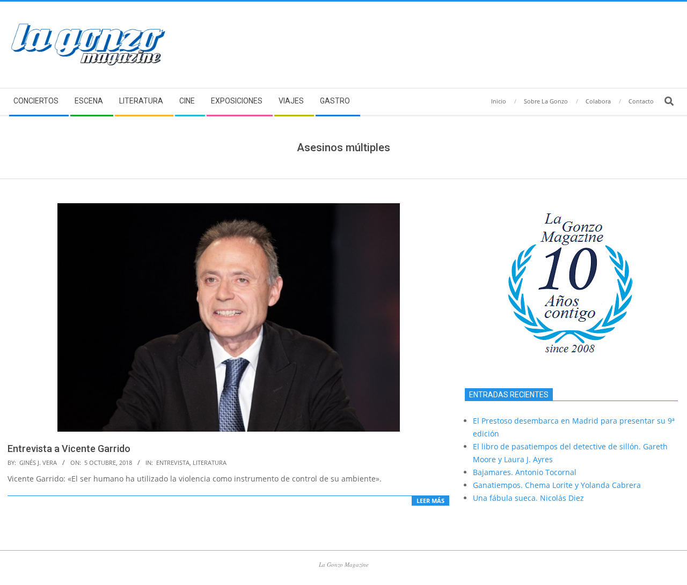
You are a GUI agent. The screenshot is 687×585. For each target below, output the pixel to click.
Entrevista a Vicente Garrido (69, 448)
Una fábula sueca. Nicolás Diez (528, 498)
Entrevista (172, 462)
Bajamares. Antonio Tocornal (524, 472)
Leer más (430, 501)
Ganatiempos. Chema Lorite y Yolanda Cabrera (557, 485)
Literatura (209, 462)
